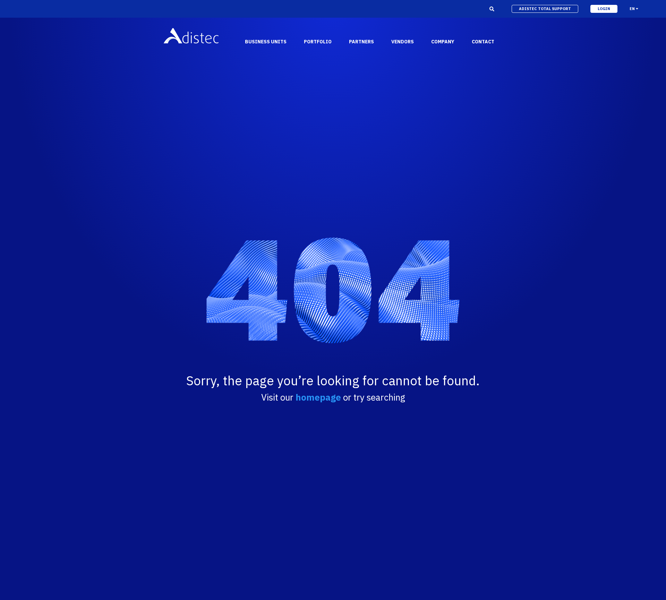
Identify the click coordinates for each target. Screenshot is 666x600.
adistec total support (545, 8)
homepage (318, 397)
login (604, 8)
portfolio (318, 41)
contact (483, 41)
